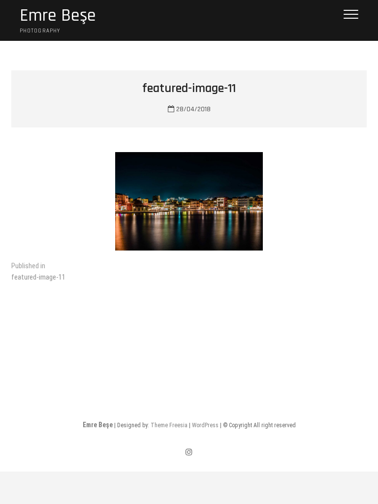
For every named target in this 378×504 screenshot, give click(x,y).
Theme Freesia (169, 425)
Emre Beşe (58, 16)
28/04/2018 (192, 109)
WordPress (205, 425)
